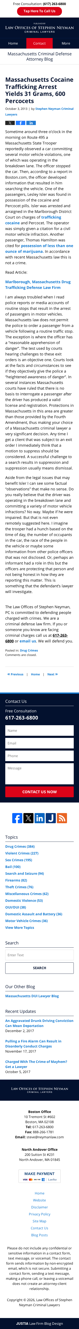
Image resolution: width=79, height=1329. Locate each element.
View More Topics (19, 927)
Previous (15, 674)
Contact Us (39, 1228)
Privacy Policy (39, 1214)
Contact (39, 43)
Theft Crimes (19, 887)
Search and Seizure (24, 873)
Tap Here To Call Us (39, 11)
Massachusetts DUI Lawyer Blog (32, 996)
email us (28, 640)
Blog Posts (39, 1235)
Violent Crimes (21, 853)
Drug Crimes (29, 650)
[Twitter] (28, 818)
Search (39, 968)
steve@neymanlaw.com (45, 1137)
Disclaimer (39, 1207)
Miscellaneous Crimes (26, 893)
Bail (12, 866)
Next (52, 674)
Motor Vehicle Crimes (26, 920)
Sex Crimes (18, 860)
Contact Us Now (39, 791)
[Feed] (62, 818)
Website (39, 1200)
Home (13, 43)
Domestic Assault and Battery (33, 914)
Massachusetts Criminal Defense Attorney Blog (39, 28)
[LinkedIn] (40, 818)
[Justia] (51, 818)
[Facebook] (17, 818)
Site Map (39, 1221)
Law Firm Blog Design (39, 1323)
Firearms (16, 880)
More (66, 43)
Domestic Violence (24, 900)
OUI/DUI (15, 907)
